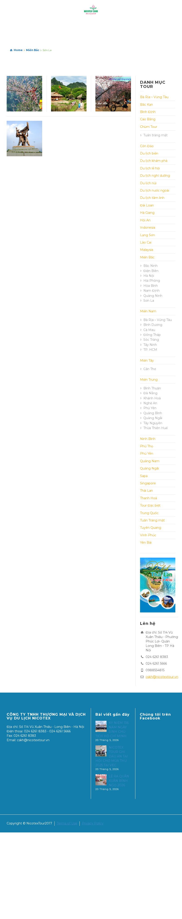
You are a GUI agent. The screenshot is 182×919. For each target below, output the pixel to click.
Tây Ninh (150, 345)
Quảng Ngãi (152, 418)
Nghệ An (150, 403)
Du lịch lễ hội (150, 168)
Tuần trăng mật (155, 135)
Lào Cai (145, 242)
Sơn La (148, 301)
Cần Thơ (149, 369)
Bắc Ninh (150, 266)
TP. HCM (150, 350)
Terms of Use (67, 823)
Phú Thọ (146, 446)
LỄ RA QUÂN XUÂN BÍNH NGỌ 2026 (119, 780)
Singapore (148, 483)
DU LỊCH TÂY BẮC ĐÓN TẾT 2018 (113, 91)
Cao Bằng (147, 119)
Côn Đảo (147, 146)
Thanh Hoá (148, 498)
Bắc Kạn (146, 105)
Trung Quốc (149, 513)
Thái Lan (146, 491)
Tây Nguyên (152, 423)
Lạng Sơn (147, 235)
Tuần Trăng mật (152, 520)
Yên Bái (146, 543)
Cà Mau (149, 330)
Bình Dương (152, 325)
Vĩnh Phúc (148, 535)
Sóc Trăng (151, 340)
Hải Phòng (151, 281)
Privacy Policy (92, 823)
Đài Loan (147, 205)
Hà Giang (147, 213)
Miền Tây (147, 360)
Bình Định (148, 112)
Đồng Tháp (152, 335)
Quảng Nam (149, 461)
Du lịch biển (149, 153)
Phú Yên (149, 408)
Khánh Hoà (152, 398)
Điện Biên (150, 271)
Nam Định (151, 291)
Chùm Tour (148, 127)
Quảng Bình (152, 413)
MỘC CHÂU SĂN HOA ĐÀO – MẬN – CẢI (24, 93)
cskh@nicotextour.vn (162, 677)
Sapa (144, 476)
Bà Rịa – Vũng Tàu (154, 97)
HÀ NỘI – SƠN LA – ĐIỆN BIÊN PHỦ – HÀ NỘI (24, 138)
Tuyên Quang (150, 528)
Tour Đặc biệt (150, 505)
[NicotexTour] (91, 10)
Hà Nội (148, 276)
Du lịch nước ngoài (154, 190)
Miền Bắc (147, 257)
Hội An (145, 220)
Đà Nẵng (150, 393)
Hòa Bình (150, 286)
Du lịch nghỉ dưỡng (155, 176)
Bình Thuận (152, 388)
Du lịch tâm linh (152, 198)
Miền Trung (149, 380)
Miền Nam (148, 311)
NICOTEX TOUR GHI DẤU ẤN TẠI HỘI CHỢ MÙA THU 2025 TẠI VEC (111, 756)
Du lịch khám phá (153, 161)
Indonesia (147, 228)
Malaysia (146, 250)
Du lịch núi (148, 183)
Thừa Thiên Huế (155, 428)
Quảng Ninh (152, 296)
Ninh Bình (147, 439)
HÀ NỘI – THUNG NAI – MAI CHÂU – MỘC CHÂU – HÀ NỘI (69, 99)
